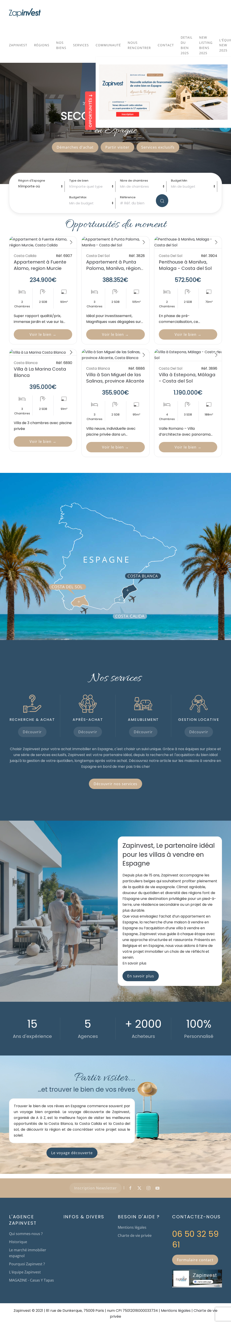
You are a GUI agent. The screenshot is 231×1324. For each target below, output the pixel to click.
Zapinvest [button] (18, 45)
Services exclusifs (158, 147)
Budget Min (179, 180)
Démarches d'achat (75, 147)
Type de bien (78, 180)
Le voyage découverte (72, 1152)
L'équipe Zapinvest (25, 1272)
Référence (128, 197)
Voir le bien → (43, 334)
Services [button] (81, 45)
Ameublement (143, 719)
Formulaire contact (195, 1259)
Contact (166, 45)
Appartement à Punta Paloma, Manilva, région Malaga (113, 268)
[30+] (188, 355)
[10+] (43, 242)
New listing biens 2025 (206, 45)
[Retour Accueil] (25, 12)
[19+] (188, 242)
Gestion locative (198, 719)
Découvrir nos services (115, 783)
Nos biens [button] (61, 45)
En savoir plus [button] (134, 963)
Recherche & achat (32, 719)
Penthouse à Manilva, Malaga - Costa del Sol (185, 265)
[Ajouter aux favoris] (69, 243)
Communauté (108, 45)
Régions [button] (41, 45)
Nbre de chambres (134, 180)
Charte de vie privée (135, 1235)
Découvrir (32, 731)
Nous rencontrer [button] (139, 45)
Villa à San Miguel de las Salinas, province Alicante (115, 377)
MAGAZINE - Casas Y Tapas (31, 1280)
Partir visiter (117, 147)
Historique (18, 1241)
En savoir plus (140, 976)
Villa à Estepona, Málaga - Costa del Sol (187, 377)
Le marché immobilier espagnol (27, 1252)
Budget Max (77, 197)
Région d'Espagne (31, 180)
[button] (78, 601)
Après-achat (88, 719)
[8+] (43, 352)
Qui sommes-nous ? (26, 1233)
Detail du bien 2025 (186, 45)
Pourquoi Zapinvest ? (27, 1263)
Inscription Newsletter (95, 1188)
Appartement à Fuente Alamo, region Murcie (40, 265)
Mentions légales (132, 1227)
